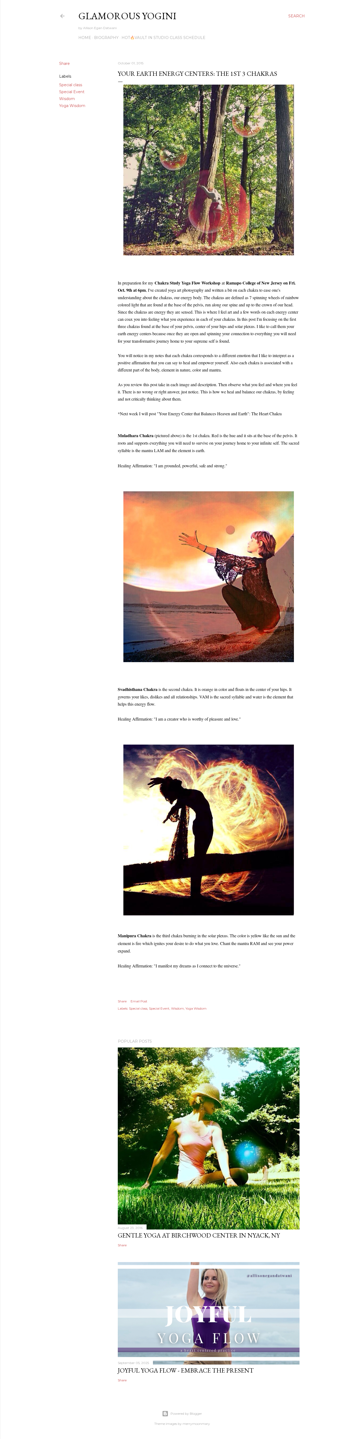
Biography (106, 37)
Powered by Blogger (186, 1414)
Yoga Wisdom (72, 105)
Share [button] (64, 63)
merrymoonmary (196, 1424)
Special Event (71, 91)
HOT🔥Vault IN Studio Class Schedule (163, 37)
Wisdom (67, 98)
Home (84, 37)
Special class (70, 84)
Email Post (139, 1001)
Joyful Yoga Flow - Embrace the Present (186, 1370)
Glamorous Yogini (127, 16)
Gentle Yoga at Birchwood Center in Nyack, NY (199, 1235)
